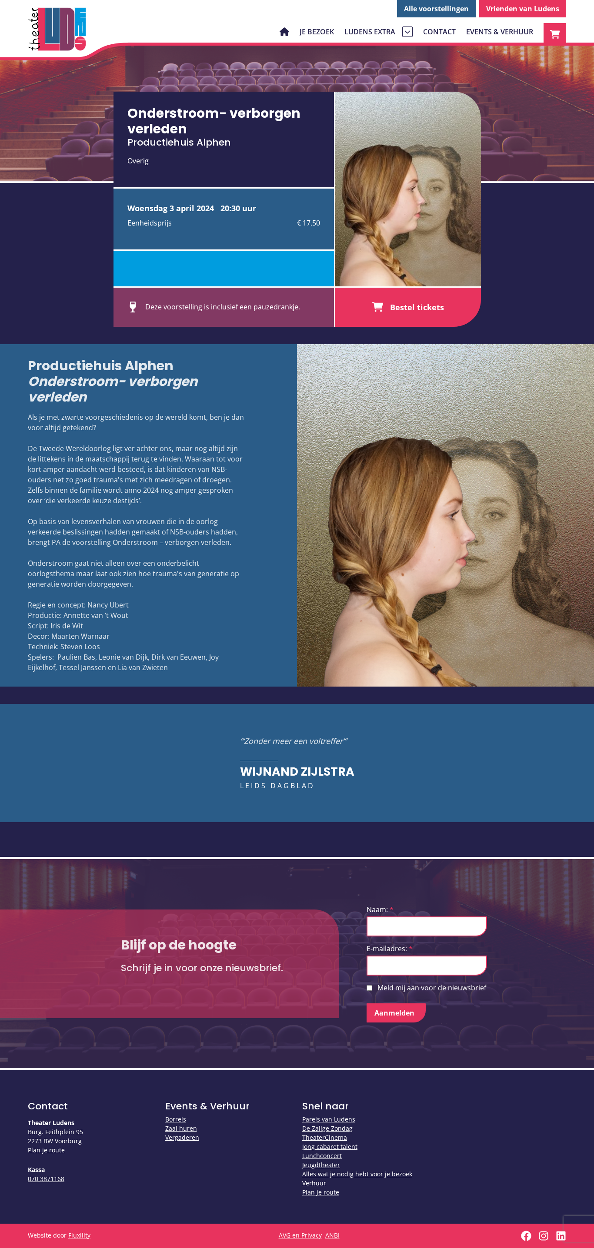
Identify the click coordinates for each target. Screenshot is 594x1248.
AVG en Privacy (300, 1235)
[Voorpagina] (284, 31)
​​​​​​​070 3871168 (46, 1179)
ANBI (332, 1235)
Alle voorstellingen (436, 8)
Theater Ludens (57, 29)
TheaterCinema (324, 1137)
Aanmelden (394, 1013)
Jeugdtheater (321, 1165)
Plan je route (46, 1150)
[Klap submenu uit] (407, 32)
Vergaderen (182, 1137)
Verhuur (314, 1183)
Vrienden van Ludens (522, 8)
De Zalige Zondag (327, 1128)
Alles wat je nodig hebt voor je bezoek (357, 1174)
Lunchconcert (322, 1156)
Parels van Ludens (328, 1119)
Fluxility (79, 1235)
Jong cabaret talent (329, 1146)
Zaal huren (181, 1128)
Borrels (175, 1119)
